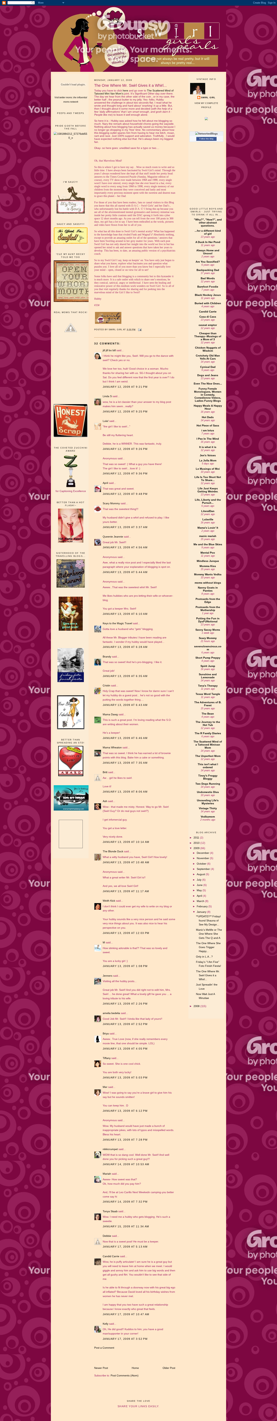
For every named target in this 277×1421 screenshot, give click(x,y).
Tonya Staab (110, 1211)
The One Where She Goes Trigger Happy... (208, 947)
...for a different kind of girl (208, 232)
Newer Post (101, 1367)
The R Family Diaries (208, 733)
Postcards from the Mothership (208, 609)
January (202, 911)
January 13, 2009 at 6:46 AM (125, 738)
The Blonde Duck (113, 851)
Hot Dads (208, 417)
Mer (105, 1086)
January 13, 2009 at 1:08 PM (125, 966)
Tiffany (107, 1058)
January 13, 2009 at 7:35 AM (125, 762)
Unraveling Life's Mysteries (208, 802)
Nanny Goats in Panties (208, 589)
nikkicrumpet (110, 1149)
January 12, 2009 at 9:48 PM (125, 493)
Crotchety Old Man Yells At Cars (208, 357)
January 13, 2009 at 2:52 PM (125, 1024)
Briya (106, 1033)
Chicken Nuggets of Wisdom (208, 349)
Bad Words (208, 278)
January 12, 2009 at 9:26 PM (125, 448)
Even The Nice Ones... (208, 383)
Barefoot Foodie (207, 286)
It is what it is (207, 447)
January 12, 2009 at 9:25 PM (125, 411)
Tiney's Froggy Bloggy (207, 777)
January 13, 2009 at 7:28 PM (125, 1139)
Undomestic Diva (208, 792)
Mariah (107, 1173)
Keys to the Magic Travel (117, 623)
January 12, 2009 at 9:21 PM (125, 386)
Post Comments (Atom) (124, 1375)
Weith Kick (109, 900)
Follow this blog (206, 139)
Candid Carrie (111, 1256)
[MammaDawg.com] (72, 809)
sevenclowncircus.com (207, 648)
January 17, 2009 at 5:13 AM (125, 1246)
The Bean (208, 713)
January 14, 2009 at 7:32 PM (125, 1201)
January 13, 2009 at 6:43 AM (125, 704)
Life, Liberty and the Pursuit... (208, 501)
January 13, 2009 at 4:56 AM (125, 547)
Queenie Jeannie (113, 536)
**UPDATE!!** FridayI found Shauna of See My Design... (208, 920)
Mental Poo (207, 552)
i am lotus (207, 430)
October (202, 863)
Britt (105, 772)
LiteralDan (207, 511)
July (199, 879)
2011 (197, 837)
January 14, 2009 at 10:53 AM (126, 1164)
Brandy (107, 656)
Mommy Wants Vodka (207, 574)
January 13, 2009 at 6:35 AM (125, 676)
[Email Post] (139, 329)
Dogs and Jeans (207, 375)
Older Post (169, 1367)
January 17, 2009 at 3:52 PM (125, 1338)
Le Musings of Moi (208, 468)
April (105, 482)
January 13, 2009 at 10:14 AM (126, 841)
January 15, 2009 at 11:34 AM (126, 1226)
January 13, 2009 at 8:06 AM (125, 791)
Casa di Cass (207, 316)
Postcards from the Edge (208, 600)
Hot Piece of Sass (208, 425)
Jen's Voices (208, 455)
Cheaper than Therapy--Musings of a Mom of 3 (207, 336)
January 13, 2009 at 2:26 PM (125, 1003)
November (203, 858)
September (204, 868)
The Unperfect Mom (207, 755)
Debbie (107, 1235)
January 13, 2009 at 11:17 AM (126, 891)
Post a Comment (104, 1347)
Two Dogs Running (207, 783)
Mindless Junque (208, 560)
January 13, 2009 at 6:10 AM (125, 613)
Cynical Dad (208, 366)
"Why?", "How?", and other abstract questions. (208, 222)
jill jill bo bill (109, 350)
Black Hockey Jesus (208, 294)
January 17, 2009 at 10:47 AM (126, 1314)
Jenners (107, 975)
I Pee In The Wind (208, 438)
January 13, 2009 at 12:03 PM (126, 932)
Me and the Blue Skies (208, 544)
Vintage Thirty (208, 808)
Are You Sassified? (208, 261)
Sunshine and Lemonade (208, 676)
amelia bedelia (111, 1013)
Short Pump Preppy (207, 657)
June (200, 884)
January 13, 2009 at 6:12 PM (125, 1110)
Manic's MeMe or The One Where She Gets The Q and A (209, 933)
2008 (197, 1006)
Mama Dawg (110, 714)
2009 (197, 848)
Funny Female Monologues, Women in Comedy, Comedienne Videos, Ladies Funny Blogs (207, 394)
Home (135, 1367)
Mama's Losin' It (207, 527)
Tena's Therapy (208, 685)
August (201, 874)
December (203, 852)
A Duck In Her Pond (207, 242)
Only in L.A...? (204, 956)
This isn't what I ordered (208, 766)
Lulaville (207, 519)
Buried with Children (208, 303)
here (125, 90)
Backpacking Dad (208, 270)
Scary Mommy (111, 503)
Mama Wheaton (112, 747)
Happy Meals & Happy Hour (208, 407)
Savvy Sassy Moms (207, 629)
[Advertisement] (71, 160)
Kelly (105, 1323)
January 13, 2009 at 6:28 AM (125, 646)
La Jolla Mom (207, 460)
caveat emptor (208, 324)
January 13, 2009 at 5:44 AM (125, 572)
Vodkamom (208, 816)
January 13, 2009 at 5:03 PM (125, 1077)
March (201, 901)
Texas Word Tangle (208, 693)
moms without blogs (208, 582)
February (202, 906)
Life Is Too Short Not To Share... (207, 479)
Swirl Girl (208, 97)
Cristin (106, 685)
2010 (197, 842)
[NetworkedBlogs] (206, 133)
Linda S (107, 396)
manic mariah (207, 536)
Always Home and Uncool (207, 252)
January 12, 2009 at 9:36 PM (125, 473)
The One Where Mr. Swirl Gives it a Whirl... (208, 975)
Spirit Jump (207, 666)
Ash (105, 801)
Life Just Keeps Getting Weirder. (207, 490)
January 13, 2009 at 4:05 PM (125, 1048)
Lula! (106, 420)
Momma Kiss (208, 566)
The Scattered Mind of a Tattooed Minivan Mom (208, 744)
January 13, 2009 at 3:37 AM (125, 527)
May (200, 890)
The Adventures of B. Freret (207, 704)
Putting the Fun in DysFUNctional (208, 620)
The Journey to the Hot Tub (208, 723)
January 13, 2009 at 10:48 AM (126, 862)
